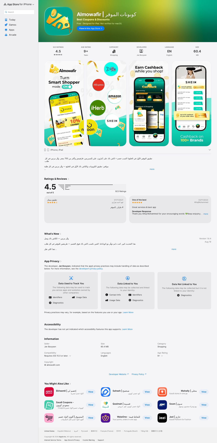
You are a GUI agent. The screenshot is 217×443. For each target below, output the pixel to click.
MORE (205, 214)
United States (49, 431)
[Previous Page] (41, 103)
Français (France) (107, 431)
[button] (19, 20)
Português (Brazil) (131, 431)
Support (101, 440)
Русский (84, 431)
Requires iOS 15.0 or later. (56, 356)
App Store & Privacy (72, 440)
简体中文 (94, 431)
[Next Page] (214, 103)
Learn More (128, 312)
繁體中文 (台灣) (157, 431)
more (152, 169)
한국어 (118, 431)
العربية (76, 431)
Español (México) (64, 431)
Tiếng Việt (144, 431)
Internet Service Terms (52, 440)
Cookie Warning (89, 440)
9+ (159, 356)
